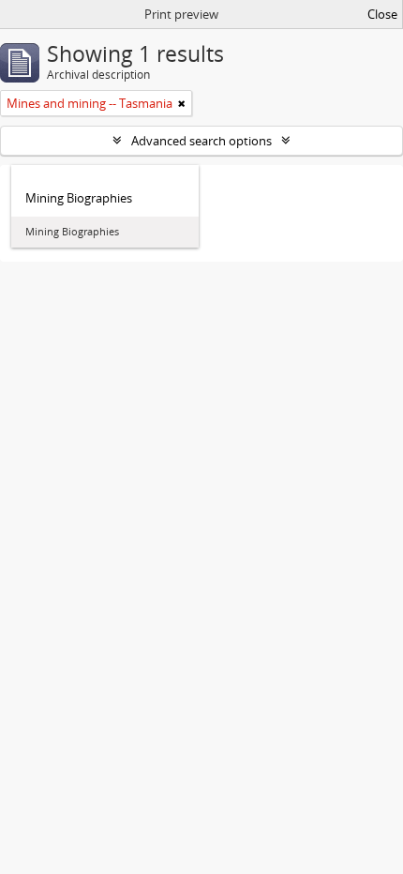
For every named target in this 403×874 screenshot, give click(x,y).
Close (382, 14)
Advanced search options (201, 140)
